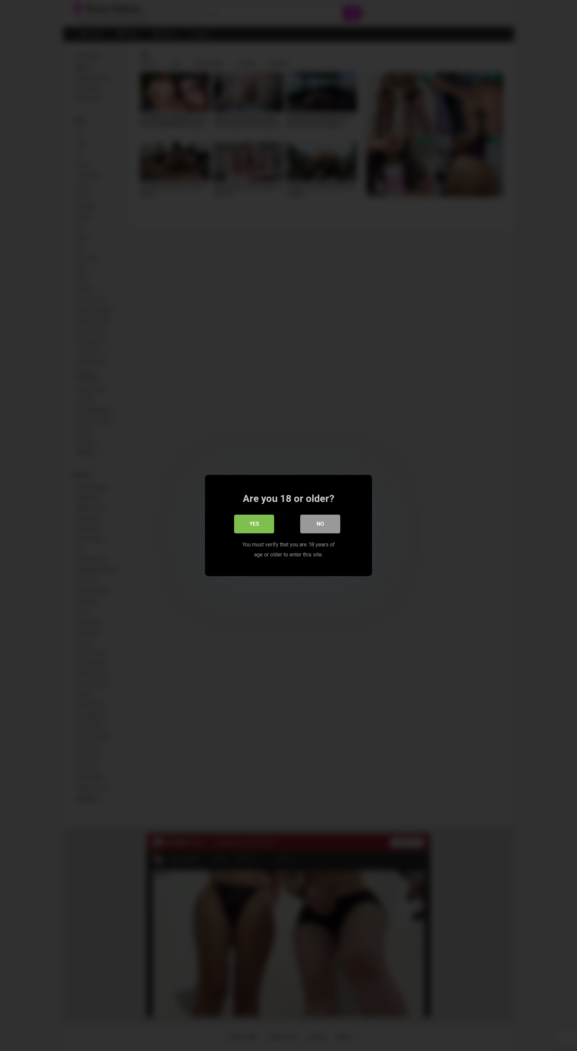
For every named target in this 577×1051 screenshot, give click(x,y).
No (320, 524)
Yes (254, 524)
